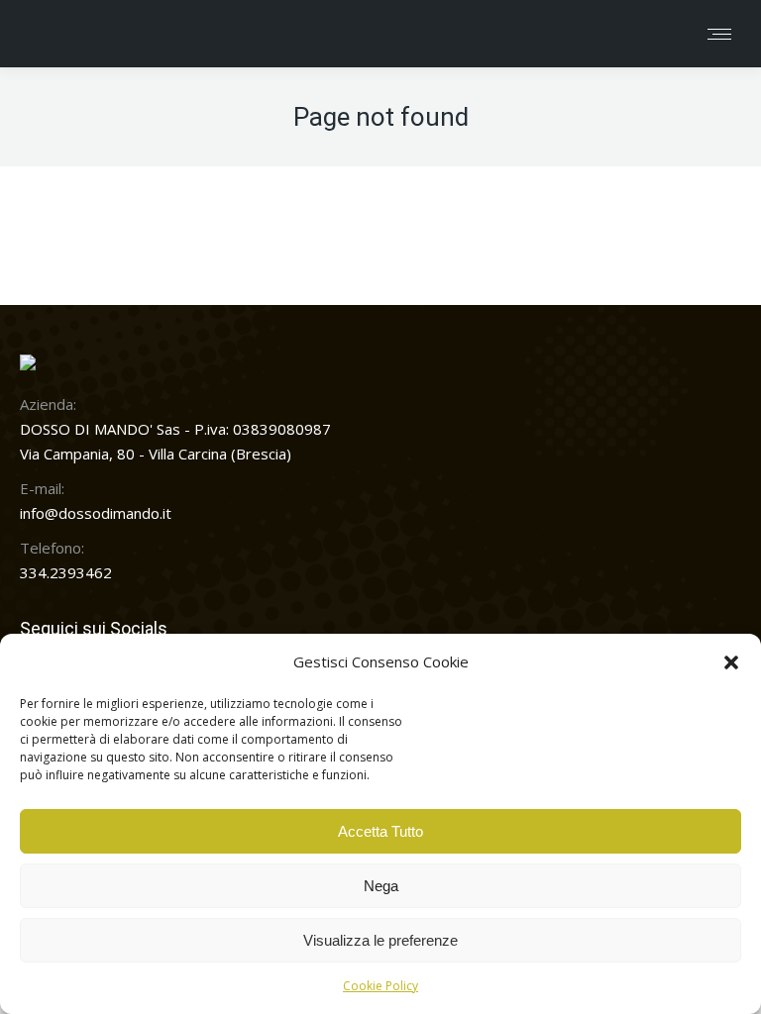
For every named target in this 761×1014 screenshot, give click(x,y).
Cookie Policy (380, 985)
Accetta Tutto (380, 831)
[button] (731, 662)
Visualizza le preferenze (380, 940)
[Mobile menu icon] (719, 34)
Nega (381, 885)
